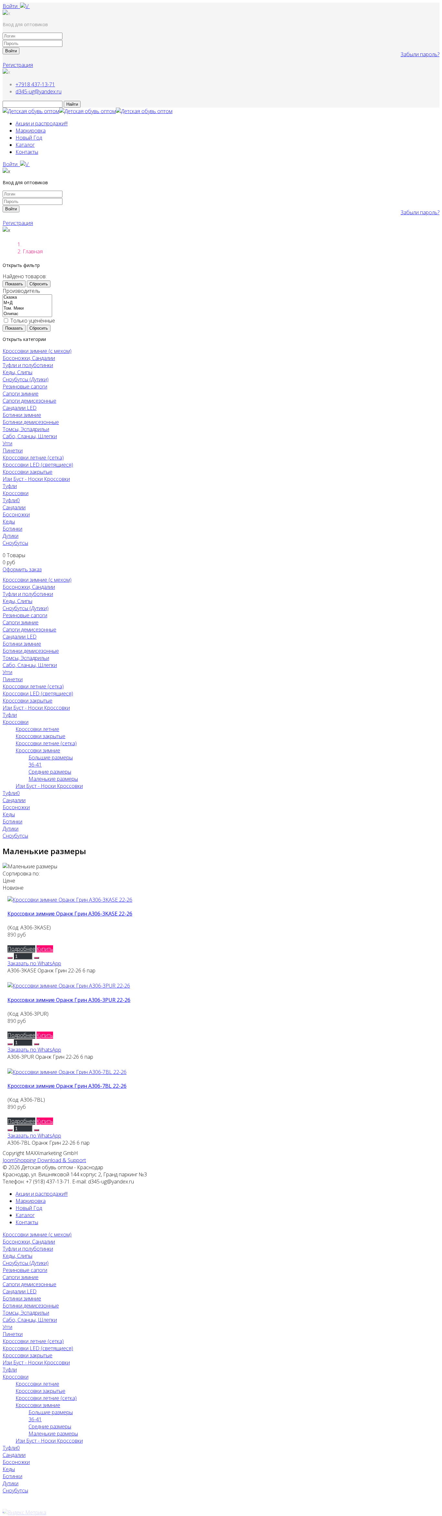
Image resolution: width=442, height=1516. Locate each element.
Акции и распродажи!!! (42, 123)
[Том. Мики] (27, 308)
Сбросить (38, 283)
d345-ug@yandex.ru (38, 91)
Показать (14, 283)
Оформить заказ (22, 569)
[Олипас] (27, 314)
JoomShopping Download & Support (44, 1160)
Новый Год (29, 137)
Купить (45, 948)
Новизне (13, 887)
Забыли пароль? (420, 54)
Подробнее (21, 948)
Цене (9, 880)
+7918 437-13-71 (35, 84)
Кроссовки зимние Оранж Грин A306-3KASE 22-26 (69, 913)
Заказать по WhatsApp (34, 963)
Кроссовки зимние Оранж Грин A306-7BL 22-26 (67, 1085)
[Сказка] (27, 297)
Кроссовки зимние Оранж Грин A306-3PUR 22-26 (68, 999)
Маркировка (31, 130)
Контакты (27, 151)
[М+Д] (27, 303)
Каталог (25, 144)
